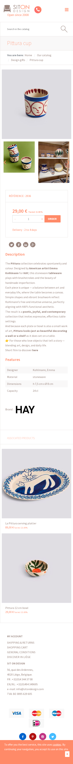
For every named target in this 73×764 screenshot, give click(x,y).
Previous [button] (5, 162)
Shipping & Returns (20, 642)
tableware (55, 273)
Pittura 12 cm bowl (16, 608)
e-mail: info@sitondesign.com (25, 689)
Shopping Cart (17, 647)
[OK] (66, 29)
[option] (19, 157)
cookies (57, 744)
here (35, 350)
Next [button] (68, 162)
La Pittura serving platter (20, 523)
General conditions (21, 652)
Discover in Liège (19, 657)
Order (52, 219)
